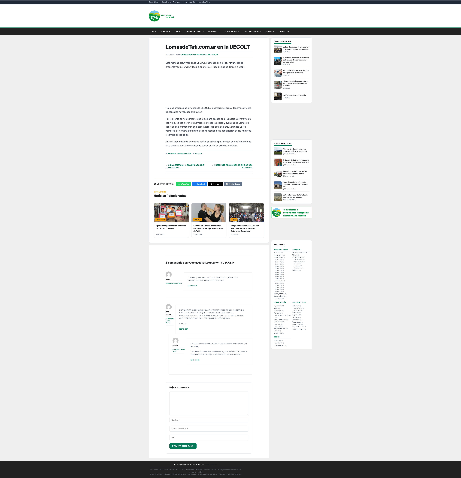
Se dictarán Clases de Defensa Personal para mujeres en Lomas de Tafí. (208, 228)
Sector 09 (278, 266)
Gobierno (212, 31)
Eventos (295, 312)
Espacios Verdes (279, 319)
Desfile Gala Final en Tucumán (294, 95)
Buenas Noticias (279, 328)
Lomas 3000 (278, 258)
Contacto (284, 31)
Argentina (277, 343)
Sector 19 (278, 289)
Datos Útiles (153, 2)
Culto (275, 331)
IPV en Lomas (296, 257)
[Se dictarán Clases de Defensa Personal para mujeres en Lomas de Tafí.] (208, 212)
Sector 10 (278, 268)
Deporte (295, 315)
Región (269, 31)
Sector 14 (278, 276)
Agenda (164, 31)
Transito (276, 313)
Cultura (294, 306)
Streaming (297, 310)
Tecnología (296, 322)
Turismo (295, 317)
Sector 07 (278, 262)
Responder (192, 286)
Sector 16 (278, 283)
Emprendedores (298, 327)
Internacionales (279, 345)
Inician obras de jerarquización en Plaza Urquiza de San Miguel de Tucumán (295, 83)
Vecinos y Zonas (193, 31)
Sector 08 (278, 264)
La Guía (178, 31)
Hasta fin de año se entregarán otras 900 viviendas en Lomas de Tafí (295, 184)
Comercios (296, 324)
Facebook (201, 184)
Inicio (154, 31)
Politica (294, 270)
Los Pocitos (278, 299)
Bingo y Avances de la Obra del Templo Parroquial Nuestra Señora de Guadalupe (245, 228)
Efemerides (297, 308)
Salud (276, 308)
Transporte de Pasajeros (283, 315)
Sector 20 (278, 291)
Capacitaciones (297, 329)
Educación (277, 311)
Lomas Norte (278, 281)
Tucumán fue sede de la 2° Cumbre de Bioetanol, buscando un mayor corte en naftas (296, 60)
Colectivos (165, 2)
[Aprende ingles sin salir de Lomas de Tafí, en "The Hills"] (171, 212)
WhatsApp (185, 184)
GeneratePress (210, 464)
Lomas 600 (277, 255)
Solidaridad (278, 333)
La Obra (296, 264)
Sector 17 (278, 285)
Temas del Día (230, 31)
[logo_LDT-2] (291, 217)
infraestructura (298, 262)
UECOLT (198, 153)
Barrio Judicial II (279, 294)
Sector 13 (278, 274)
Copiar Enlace (234, 184)
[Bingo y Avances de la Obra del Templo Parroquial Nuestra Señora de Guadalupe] (246, 212)
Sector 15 (278, 279)
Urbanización (184, 153)
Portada (172, 153)
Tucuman (277, 341)
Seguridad (277, 306)
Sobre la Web (203, 2)
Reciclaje (278, 326)
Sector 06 (278, 260)
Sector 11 (278, 270)
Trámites (176, 2)
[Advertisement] (209, 88)
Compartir (217, 184)
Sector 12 (278, 272)
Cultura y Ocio (251, 31)
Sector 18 (278, 287)
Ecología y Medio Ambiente (279, 323)
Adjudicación (298, 259)
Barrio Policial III (279, 296)
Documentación (189, 2)
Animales (295, 320)
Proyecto (297, 266)
